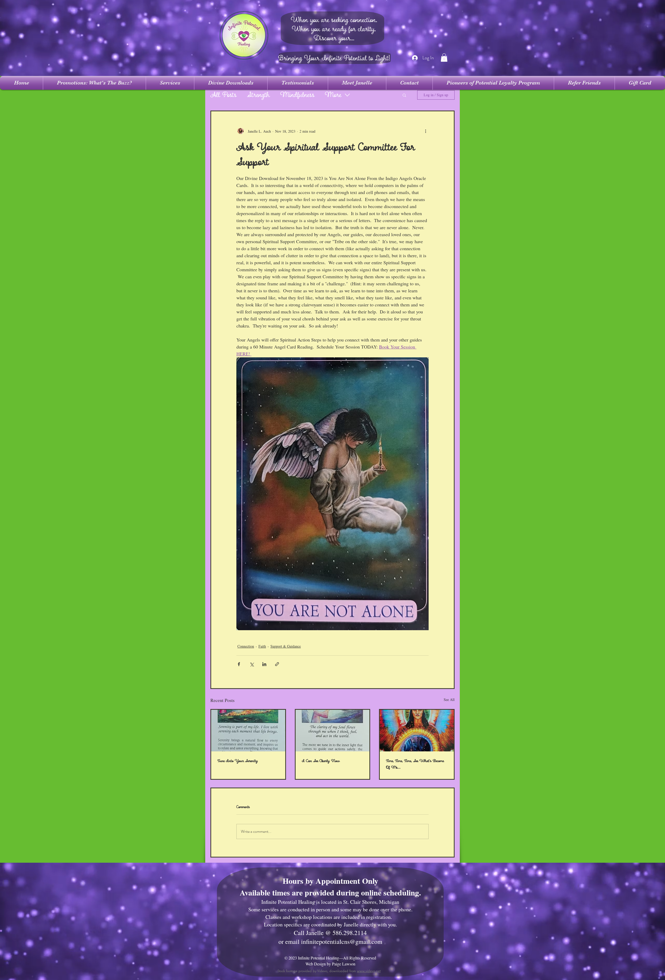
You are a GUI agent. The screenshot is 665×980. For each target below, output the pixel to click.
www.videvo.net (369, 971)
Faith (262, 646)
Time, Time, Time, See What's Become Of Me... (415, 764)
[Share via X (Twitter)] (251, 664)
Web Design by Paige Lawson (330, 963)
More (333, 95)
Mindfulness (297, 95)
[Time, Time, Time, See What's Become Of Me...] (417, 730)
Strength (258, 95)
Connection (245, 646)
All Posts (223, 95)
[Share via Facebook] (238, 664)
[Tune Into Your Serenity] (248, 730)
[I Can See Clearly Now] (333, 730)
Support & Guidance (285, 646)
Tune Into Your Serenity (237, 761)
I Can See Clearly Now (321, 761)
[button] (444, 57)
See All (449, 699)
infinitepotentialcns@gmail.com (341, 941)
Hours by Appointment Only (330, 880)
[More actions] (425, 131)
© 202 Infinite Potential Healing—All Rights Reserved (330, 957)
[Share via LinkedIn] (264, 664)
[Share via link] (277, 664)
